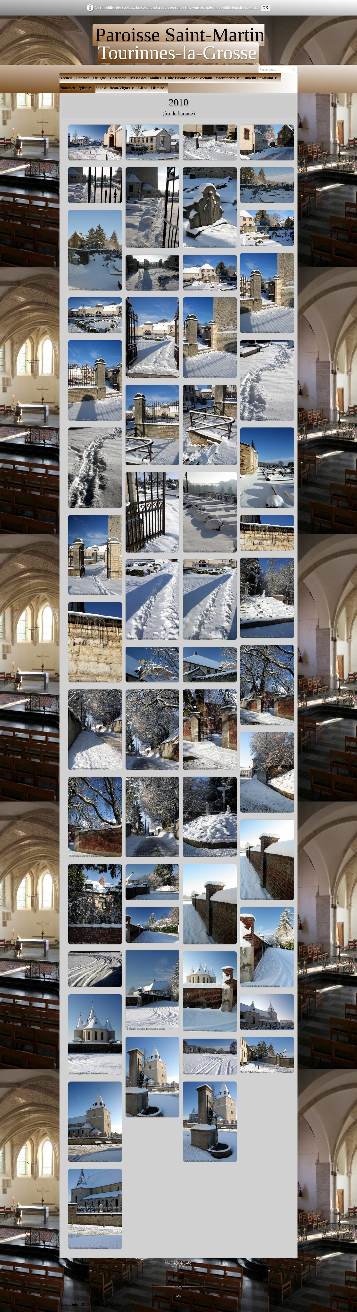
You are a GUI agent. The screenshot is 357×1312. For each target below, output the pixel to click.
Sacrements (227, 78)
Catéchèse (118, 78)
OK (265, 8)
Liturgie (99, 78)
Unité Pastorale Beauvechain (188, 78)
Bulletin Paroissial (260, 78)
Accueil (66, 78)
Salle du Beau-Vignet (114, 88)
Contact (82, 78)
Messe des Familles (145, 78)
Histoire (157, 88)
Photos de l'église (76, 88)
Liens (142, 88)
